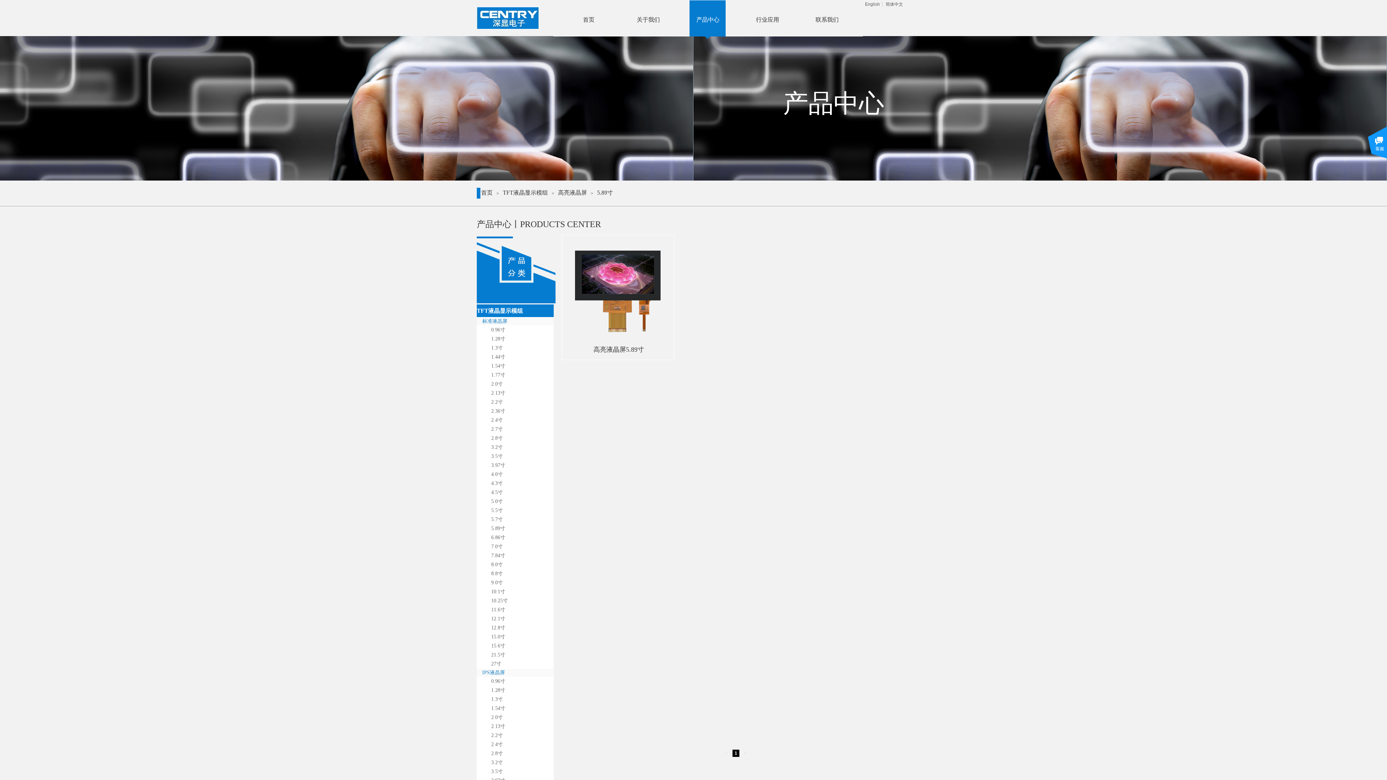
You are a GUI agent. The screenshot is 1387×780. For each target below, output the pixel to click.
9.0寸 (497, 582)
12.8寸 (498, 627)
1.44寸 (498, 357)
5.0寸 (497, 501)
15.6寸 (498, 646)
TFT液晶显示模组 (525, 193)
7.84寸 (498, 555)
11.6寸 (498, 609)
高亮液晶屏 (572, 193)
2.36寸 (498, 411)
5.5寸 (497, 510)
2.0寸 (497, 384)
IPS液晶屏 (493, 672)
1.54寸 (498, 366)
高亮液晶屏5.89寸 (618, 349)
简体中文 (894, 4)
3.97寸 (498, 465)
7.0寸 (497, 546)
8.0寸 (497, 564)
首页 (487, 193)
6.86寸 (498, 537)
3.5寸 (497, 456)
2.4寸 (497, 420)
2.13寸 (498, 393)
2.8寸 (497, 438)
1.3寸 (497, 348)
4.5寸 (497, 492)
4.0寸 (497, 474)
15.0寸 (498, 637)
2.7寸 (497, 429)
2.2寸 (497, 402)
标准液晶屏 (494, 321)
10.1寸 (498, 591)
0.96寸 (498, 330)
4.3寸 (497, 483)
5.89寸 (605, 193)
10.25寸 (499, 600)
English (872, 4)
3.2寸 (497, 447)
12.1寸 (498, 618)
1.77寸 (498, 375)
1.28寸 (498, 339)
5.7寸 (497, 519)
